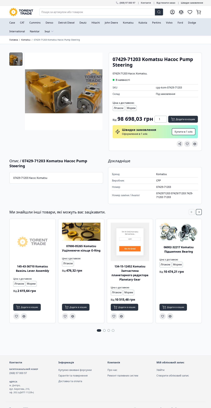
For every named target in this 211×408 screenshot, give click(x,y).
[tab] (15, 59)
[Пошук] (159, 12)
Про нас (112, 370)
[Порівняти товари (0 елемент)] (181, 12)
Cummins (35, 22)
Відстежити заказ (165, 2)
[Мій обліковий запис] (172, 12)
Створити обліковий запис (172, 375)
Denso (49, 22)
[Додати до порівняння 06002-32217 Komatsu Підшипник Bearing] (170, 316)
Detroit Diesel (66, 22)
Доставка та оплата (70, 381)
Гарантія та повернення (73, 375)
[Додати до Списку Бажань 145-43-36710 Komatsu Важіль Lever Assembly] (16, 316)
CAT (22, 22)
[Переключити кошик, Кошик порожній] (199, 12)
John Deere (111, 22)
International (17, 31)
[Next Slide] (199, 212)
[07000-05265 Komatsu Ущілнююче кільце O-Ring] (81, 232)
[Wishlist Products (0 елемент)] (190, 12)
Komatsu (128, 22)
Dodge (192, 22)
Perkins (156, 22)
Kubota (143, 22)
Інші (47, 31)
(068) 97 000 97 (127, 2)
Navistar (35, 31)
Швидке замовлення (192, 2)
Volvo (169, 22)
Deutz (83, 22)
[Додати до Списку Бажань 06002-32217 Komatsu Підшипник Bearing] (162, 316)
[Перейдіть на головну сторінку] (21, 12)
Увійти (160, 370)
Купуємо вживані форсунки (75, 370)
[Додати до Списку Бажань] (187, 144)
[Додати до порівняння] (195, 144)
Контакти (146, 2)
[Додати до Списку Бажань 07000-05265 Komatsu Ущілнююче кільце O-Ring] (65, 316)
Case (12, 22)
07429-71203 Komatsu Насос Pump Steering (57, 39)
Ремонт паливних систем (122, 375)
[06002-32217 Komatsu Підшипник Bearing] (178, 232)
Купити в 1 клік (184, 131)
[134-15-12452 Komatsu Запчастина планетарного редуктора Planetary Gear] (130, 242)
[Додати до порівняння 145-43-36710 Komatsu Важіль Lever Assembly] (24, 316)
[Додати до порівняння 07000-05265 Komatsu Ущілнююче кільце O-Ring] (73, 316)
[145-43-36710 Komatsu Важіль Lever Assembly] (32, 242)
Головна (13, 39)
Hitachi (96, 22)
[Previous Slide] (192, 212)
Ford (180, 22)
